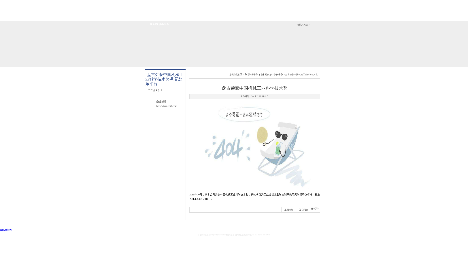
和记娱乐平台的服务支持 (274, 18)
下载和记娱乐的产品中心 (220, 18)
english (317, 7)
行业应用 (247, 18)
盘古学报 (157, 90)
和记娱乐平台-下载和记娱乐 (189, 8)
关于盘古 (193, 18)
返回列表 (303, 209)
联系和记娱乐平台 (159, 24)
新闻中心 (301, 18)
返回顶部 (288, 209)
